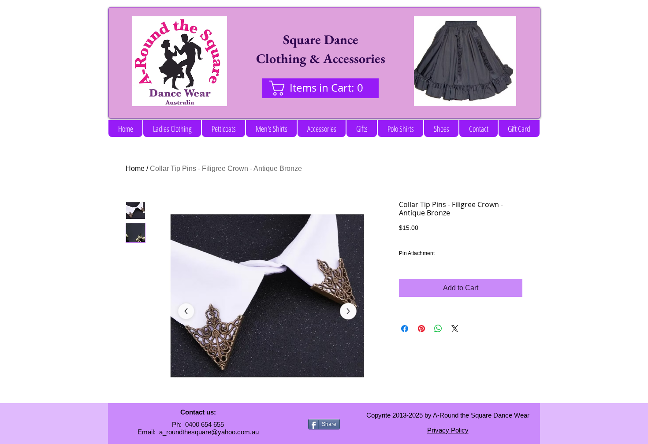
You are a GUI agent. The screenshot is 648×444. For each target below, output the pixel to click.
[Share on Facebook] (404, 328)
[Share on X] (455, 328)
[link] (320, 88)
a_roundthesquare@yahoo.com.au (209, 432)
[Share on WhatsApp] (438, 328)
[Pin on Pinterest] (421, 328)
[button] (172, 128)
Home (135, 168)
